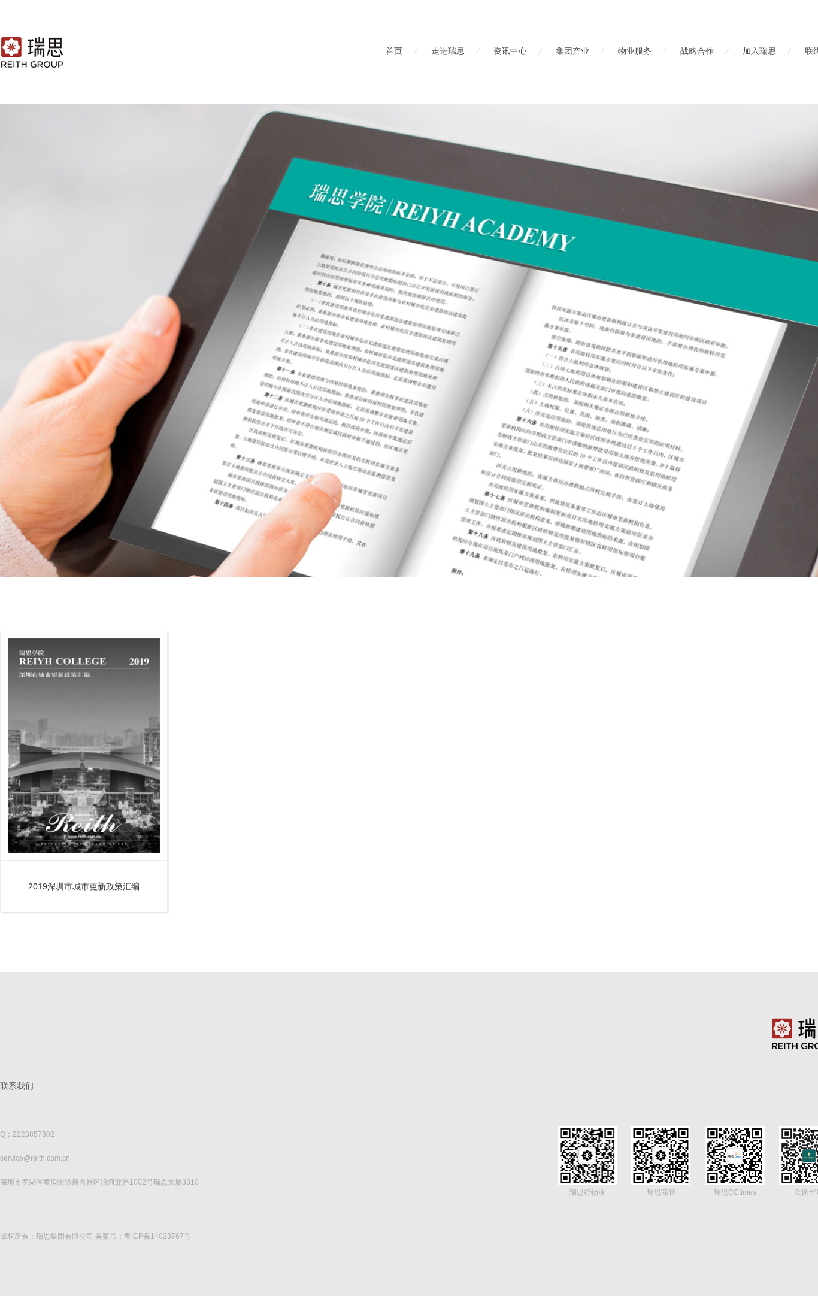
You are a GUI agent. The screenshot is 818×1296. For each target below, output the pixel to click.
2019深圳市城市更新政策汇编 (84, 886)
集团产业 (572, 51)
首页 (394, 51)
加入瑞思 (759, 51)
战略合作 (697, 51)
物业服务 (635, 51)
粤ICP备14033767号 (157, 1236)
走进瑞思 (448, 51)
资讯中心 (510, 51)
